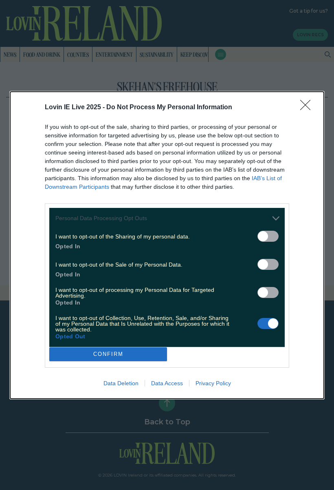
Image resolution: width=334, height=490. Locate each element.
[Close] (308, 107)
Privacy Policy (213, 383)
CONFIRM (108, 354)
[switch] (268, 236)
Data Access (167, 383)
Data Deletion (120, 383)
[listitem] (167, 218)
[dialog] (167, 245)
